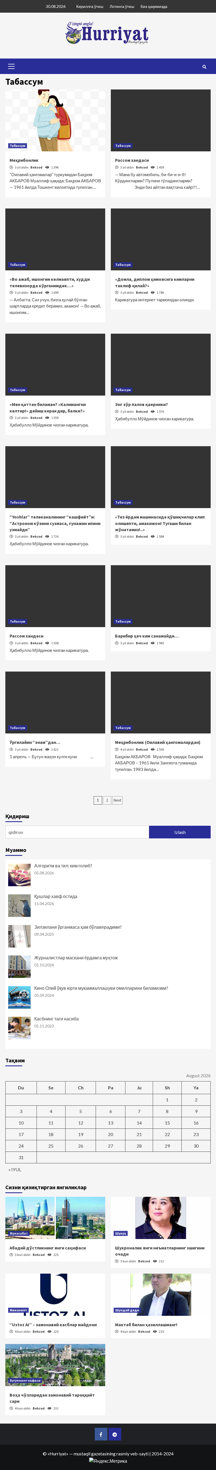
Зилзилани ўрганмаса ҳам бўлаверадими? (78, 927)
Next (117, 800)
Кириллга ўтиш (89, 6)
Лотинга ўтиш (122, 6)
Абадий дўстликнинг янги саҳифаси (48, 1248)
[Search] (204, 67)
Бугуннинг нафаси (25, 1380)
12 (80, 1122)
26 (80, 1145)
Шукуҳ (120, 1233)
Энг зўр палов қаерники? (141, 404)
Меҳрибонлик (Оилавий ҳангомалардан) (158, 742)
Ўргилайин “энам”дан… (35, 742)
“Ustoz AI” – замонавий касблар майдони (53, 1324)
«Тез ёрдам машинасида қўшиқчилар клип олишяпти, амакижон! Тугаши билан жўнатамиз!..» (160, 523)
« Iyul (14, 1169)
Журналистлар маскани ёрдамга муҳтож (76, 957)
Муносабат (19, 1233)
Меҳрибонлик (24, 160)
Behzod (36, 167)
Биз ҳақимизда (154, 6)
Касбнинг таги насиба (56, 1018)
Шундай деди (127, 1310)
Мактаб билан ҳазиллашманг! (146, 1324)
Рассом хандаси (132, 160)
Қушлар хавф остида (55, 896)
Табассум (17, 145)
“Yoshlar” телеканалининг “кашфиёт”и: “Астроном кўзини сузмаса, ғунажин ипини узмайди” (55, 523)
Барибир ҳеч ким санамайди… (147, 636)
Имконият (18, 1310)
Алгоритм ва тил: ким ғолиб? (63, 865)
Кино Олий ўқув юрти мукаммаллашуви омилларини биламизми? (101, 988)
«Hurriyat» (58, 1453)
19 (80, 1134)
